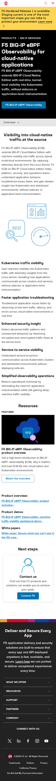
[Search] (45, 3)
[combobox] (25, 122)
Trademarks (14, 763)
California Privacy (28, 768)
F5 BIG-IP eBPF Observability (23, 105)
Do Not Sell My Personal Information (25, 773)
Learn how (23, 661)
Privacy (43, 763)
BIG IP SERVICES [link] (30, 38)
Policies (30, 763)
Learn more (45, 21)
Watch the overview (18, 478)
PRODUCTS (9, 38)
